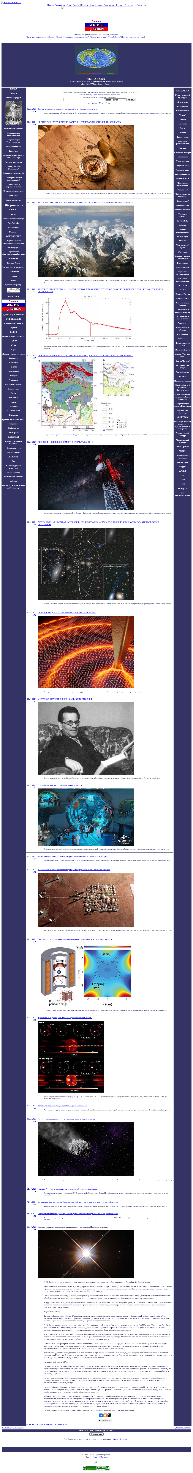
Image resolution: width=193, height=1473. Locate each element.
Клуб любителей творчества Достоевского (182, 387)
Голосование (109, 5)
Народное (13, 358)
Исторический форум (182, 366)
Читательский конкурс (182, 441)
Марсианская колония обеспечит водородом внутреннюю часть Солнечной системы (74, 869)
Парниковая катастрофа (13, 173)
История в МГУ (183, 298)
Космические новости (13, 128)
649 (59, 1424)
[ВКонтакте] (101, 1415)
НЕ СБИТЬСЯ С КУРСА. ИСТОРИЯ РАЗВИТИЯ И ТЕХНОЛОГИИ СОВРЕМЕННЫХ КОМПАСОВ (79, 122)
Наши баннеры (13, 452)
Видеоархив (182, 263)
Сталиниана (182, 334)
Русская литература (13, 285)
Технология (13, 271)
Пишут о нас (13, 389)
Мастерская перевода (182, 411)
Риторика (182, 252)
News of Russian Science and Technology (13, 156)
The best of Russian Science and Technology (13, 486)
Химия (13, 280)
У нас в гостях (182, 161)
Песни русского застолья (13, 354)
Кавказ (182, 119)
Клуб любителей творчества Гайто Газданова (182, 396)
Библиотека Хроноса (13, 323)
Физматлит (13, 151)
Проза (182, 128)
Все (13, 461)
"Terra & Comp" (114, 37)
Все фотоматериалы (182, 494)
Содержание (60, 5)
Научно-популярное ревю (133, 37)
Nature (13, 214)
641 (30, 1424)
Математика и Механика (13, 267)
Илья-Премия (182, 447)
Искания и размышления (182, 142)
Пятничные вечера (182, 381)
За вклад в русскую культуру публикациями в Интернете (182, 425)
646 (48, 1424)
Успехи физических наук (13, 219)
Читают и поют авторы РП (13, 336)
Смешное (13, 362)
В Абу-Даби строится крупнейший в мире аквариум (60, 785)
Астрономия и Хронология (182, 317)
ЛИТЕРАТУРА (182, 91)
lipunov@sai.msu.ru (121, 1439)
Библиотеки (13, 428)
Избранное (13, 424)
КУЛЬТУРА (182, 221)
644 (41, 1424)
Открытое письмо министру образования (13, 241)
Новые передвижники (182, 230)
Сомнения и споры (182, 152)
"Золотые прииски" (182, 210)
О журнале (13, 380)
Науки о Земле (13, 263)
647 (52, 1424)
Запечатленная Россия (182, 328)
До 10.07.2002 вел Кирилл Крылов (96, 84)
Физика (13, 276)
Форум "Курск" (183, 361)
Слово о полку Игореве (182, 304)
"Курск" (182, 115)
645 (44, 1424)
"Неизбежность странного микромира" (72, 37)
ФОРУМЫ (182, 339)
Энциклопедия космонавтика (13, 134)
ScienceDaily (13, 227)
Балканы (183, 124)
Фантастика (182, 462)
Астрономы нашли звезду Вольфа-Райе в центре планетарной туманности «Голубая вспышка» (78, 1213)
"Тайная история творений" (182, 195)
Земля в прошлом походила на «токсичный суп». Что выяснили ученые (68, 109)
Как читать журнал (13, 384)
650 (62, 1424)
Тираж (13, 393)
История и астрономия (13, 191)
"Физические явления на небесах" (40, 37)
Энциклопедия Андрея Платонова (182, 404)
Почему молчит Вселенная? (14, 167)
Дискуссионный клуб (183, 344)
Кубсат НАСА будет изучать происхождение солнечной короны (65, 1017)
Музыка (182, 241)
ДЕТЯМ (182, 451)
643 (37, 1424)
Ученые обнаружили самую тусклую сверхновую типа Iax (62, 1106)
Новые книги (182, 157)
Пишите (76, 5)
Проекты (13, 406)
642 (33, 1424)
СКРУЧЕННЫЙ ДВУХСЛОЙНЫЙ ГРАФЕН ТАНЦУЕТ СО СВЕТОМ (67, 613)
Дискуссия (141, 5)
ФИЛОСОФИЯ (182, 267)
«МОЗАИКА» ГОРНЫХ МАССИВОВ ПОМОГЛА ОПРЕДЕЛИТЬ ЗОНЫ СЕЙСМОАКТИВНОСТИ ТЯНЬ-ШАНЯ (85, 202)
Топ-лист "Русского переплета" (13, 442)
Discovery (13, 232)
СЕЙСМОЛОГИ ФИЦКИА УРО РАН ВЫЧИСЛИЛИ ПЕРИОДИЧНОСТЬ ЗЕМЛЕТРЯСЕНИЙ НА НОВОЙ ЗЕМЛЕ (85, 356)
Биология (13, 258)
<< (27, 1424)
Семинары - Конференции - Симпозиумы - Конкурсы (96, 39)
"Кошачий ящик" (182, 205)
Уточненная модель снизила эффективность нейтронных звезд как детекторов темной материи (78, 1202)
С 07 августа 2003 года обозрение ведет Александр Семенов (96, 81)
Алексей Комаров (100, 1457)
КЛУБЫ (182, 376)
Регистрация (130, 5)
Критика (182, 148)
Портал (50, 5)
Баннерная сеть (14, 448)
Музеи (13, 345)
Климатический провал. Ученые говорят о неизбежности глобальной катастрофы (72, 856)
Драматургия (182, 137)
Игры (13, 349)
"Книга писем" (182, 201)
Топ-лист (119, 5)
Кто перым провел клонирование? (13, 178)
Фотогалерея (182, 236)
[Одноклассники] (105, 1415)
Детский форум (182, 372)
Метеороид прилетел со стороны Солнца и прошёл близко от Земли (66, 1119)
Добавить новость (183, 1428)
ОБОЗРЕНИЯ (182, 178)
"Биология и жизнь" (98, 37)
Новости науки (13, 472)
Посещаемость (13, 411)
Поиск (13, 402)
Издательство (182, 165)
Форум (182, 466)
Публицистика (182, 111)
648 (55, 1424)
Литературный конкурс (182, 434)
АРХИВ (182, 471)
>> (66, 1424)
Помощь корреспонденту (13, 1428)
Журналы (13, 415)
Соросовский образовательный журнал (13, 253)
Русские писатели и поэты (13, 419)
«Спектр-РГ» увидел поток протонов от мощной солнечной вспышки (67, 1189)
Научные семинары (13, 162)
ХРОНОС (182, 290)
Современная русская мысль (182, 273)
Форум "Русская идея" (182, 355)
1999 (182, 484)
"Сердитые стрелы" (182, 215)
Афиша (13, 481)
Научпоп (13, 328)
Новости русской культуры (13, 466)
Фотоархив (14, 432)
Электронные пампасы (182, 456)
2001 (182, 475)
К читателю (182, 102)
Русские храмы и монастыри (182, 257)
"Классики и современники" (182, 184)
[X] (109, 1415)
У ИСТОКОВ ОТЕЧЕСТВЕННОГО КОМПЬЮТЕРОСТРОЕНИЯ (65, 699)
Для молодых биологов (13, 314)
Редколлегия (13, 371)
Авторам (13, 376)
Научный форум (13, 97)
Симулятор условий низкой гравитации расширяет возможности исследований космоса (75, 939)
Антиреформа (13, 247)
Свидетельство (96, 92)
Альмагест (13, 195)
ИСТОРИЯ (182, 285)
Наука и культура (13, 200)
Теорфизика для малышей (156, 37)
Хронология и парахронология (13, 185)
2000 (182, 480)
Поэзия (182, 132)
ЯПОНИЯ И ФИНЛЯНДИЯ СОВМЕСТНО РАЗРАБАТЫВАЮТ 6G (65, 442)
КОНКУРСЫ (182, 417)
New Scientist (13, 223)
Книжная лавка (96, 5)
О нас (69, 5)
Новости (84, 5)
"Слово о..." (182, 190)
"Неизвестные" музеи (182, 246)
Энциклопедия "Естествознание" (14, 141)
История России (183, 294)
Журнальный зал (13, 146)
